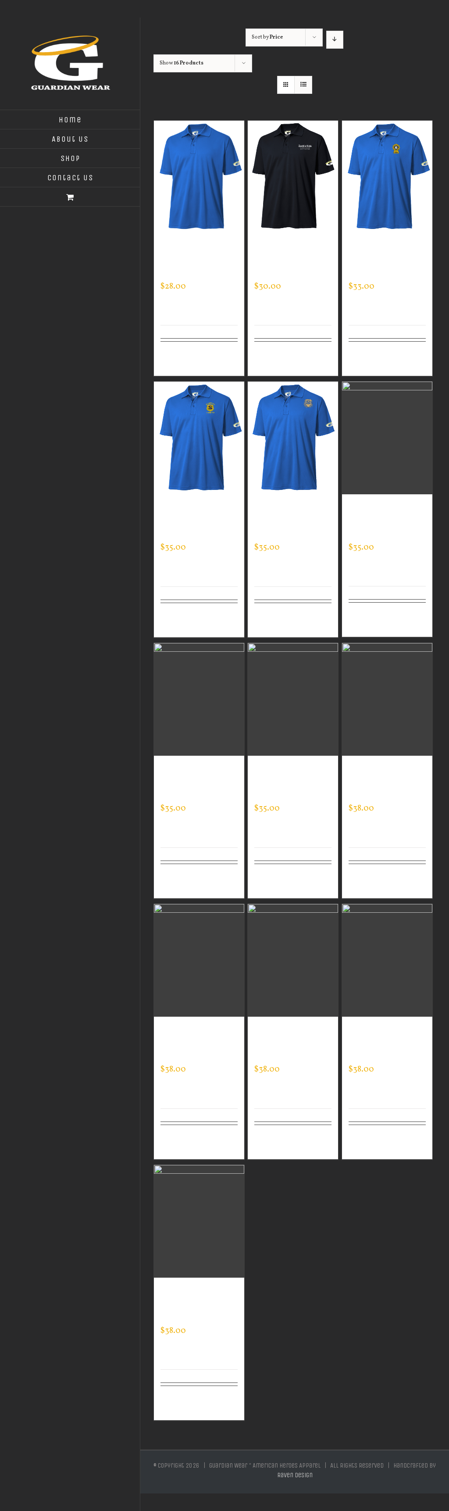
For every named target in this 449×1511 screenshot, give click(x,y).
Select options (180, 359)
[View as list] (303, 84)
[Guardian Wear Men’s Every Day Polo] (199, 177)
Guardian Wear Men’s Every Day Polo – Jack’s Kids (290, 261)
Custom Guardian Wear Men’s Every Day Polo (384, 261)
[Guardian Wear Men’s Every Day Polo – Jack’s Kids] (293, 177)
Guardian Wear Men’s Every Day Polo (192, 261)
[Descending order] (334, 40)
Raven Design (295, 1475)
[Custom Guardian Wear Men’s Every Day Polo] (387, 177)
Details (227, 353)
